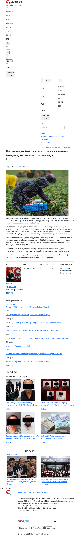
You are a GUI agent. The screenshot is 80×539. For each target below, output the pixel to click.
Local (44, 133)
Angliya (32, 268)
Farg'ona (26, 268)
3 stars (68, 271)
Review (48, 142)
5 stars (64, 268)
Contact (62, 147)
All (10, 305)
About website (46, 147)
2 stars (62, 273)
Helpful (45, 139)
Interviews (60, 136)
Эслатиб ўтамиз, (12, 255)
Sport (43, 142)
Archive (68, 147)
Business (55, 147)
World (43, 136)
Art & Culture (51, 136)
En (8, 61)
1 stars (69, 273)
